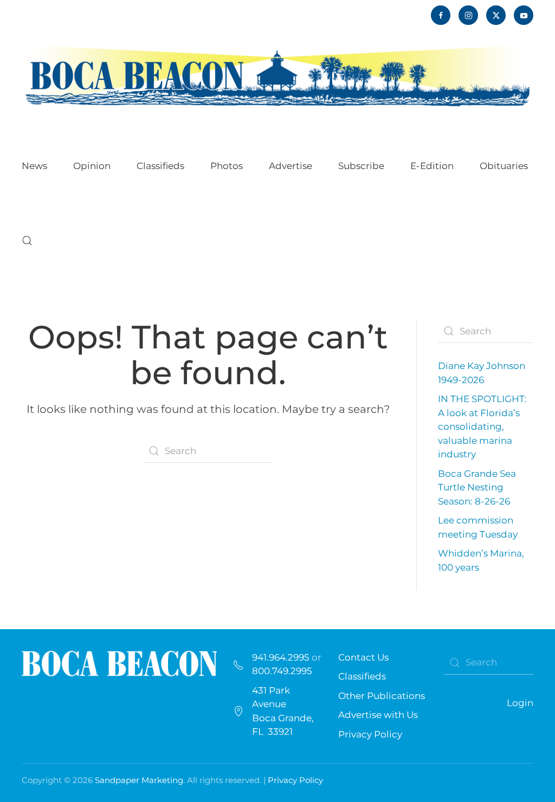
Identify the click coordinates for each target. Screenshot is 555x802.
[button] (27, 240)
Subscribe (361, 165)
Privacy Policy (370, 734)
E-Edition (432, 165)
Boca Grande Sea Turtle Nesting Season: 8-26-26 (477, 487)
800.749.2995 (282, 670)
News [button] (34, 165)
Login (520, 702)
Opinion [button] (92, 165)
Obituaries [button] (504, 165)
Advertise (290, 165)
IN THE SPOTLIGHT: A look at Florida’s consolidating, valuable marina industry (482, 426)
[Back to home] (277, 75)
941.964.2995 (280, 657)
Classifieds (160, 165)
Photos (226, 165)
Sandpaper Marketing (139, 780)
